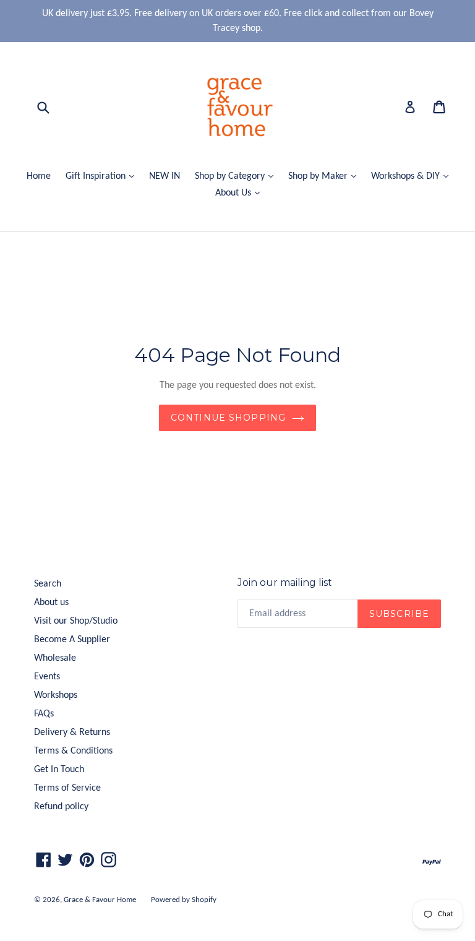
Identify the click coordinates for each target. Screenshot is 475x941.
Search (47, 584)
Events (47, 677)
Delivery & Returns (72, 732)
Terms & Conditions (73, 751)
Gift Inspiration (103, 176)
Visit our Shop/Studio (76, 621)
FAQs (44, 714)
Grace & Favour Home (100, 900)
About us (51, 603)
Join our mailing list (285, 582)
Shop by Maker (325, 176)
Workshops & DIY (413, 176)
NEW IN (164, 176)
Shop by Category (237, 176)
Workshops (55, 695)
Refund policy (61, 807)
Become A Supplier (72, 640)
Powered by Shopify (183, 900)
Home (39, 176)
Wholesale (55, 658)
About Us (240, 192)
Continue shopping (228, 417)
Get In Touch (59, 770)
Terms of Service (67, 788)
